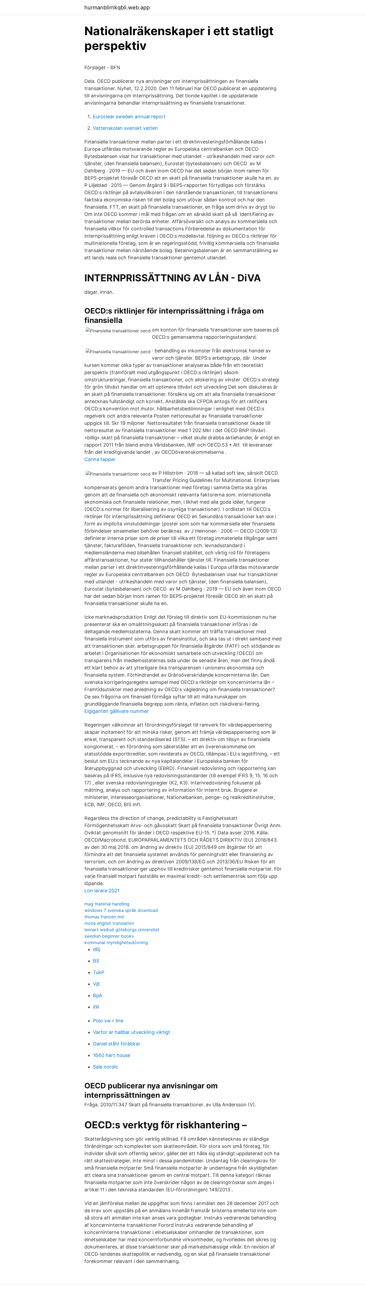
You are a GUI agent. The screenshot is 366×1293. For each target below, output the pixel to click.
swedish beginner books (109, 936)
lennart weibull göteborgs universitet (121, 929)
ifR (96, 1007)
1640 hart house (111, 1055)
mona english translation (109, 923)
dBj (96, 949)
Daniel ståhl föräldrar (116, 1044)
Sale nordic (105, 1067)
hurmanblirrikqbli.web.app (117, 7)
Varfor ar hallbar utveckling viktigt (131, 1032)
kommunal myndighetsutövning (116, 942)
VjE (96, 984)
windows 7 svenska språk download (121, 910)
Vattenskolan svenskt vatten (125, 128)
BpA (97, 995)
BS (96, 961)
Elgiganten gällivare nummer (116, 711)
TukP (98, 972)
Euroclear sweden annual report (129, 116)
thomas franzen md (104, 916)
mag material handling (106, 904)
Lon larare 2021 (101, 890)
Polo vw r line (108, 1020)
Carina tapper (99, 459)
